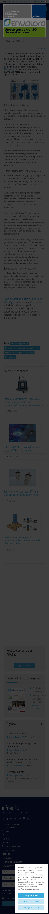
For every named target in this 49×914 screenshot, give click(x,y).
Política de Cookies (31, 901)
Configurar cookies (31, 907)
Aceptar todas (31, 895)
